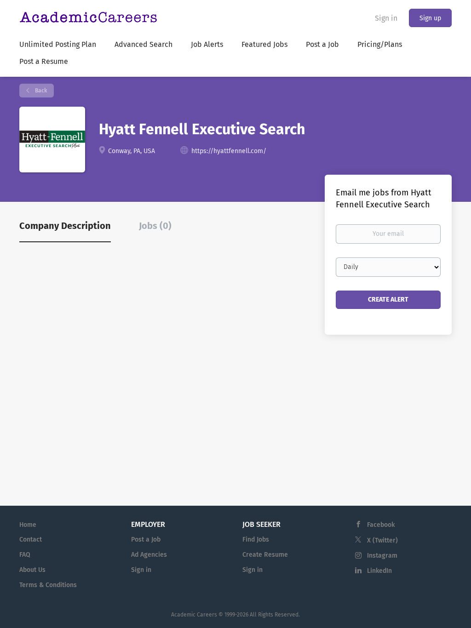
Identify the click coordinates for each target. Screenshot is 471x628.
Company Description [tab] (65, 225)
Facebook (381, 525)
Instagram (382, 555)
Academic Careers (194, 614)
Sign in (386, 18)
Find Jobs (255, 539)
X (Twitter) (382, 540)
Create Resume (265, 555)
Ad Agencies (149, 555)
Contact (30, 539)
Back (40, 90)
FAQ (24, 555)
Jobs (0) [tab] (155, 225)
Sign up (430, 18)
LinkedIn (379, 571)
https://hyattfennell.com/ (228, 151)
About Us (32, 570)
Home (27, 525)
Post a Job (146, 539)
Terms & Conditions (48, 585)
